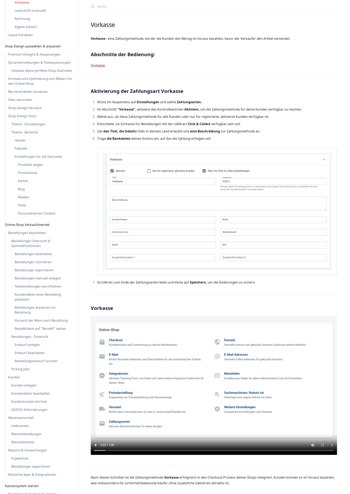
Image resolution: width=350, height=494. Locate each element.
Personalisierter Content (36, 213)
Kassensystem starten (22, 486)
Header (20, 140)
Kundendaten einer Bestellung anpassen (38, 297)
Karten (23, 181)
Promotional (27, 173)
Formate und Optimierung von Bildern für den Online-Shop (40, 81)
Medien (23, 197)
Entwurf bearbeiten (30, 353)
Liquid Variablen (20, 35)
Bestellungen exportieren (34, 270)
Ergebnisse (19, 458)
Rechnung (22, 18)
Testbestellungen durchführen (38, 286)
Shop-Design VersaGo (25, 108)
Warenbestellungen (26, 434)
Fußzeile (21, 148)
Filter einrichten (20, 100)
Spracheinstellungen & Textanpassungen (39, 62)
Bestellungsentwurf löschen (36, 361)
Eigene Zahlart (26, 27)
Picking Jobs (20, 369)
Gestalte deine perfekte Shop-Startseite (41, 70)
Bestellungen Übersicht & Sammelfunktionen (30, 243)
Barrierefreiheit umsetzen (28, 91)
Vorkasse (22, 2)
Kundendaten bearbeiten (30, 393)
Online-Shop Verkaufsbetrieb (27, 224)
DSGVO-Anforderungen (29, 409)
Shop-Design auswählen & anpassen (33, 46)
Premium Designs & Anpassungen (34, 54)
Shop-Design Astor (22, 116)
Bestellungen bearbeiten (27, 233)
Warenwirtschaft (21, 418)
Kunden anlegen (23, 385)
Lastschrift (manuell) (30, 10)
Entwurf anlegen (27, 345)
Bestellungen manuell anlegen (38, 278)
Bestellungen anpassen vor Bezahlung (35, 310)
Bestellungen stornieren (33, 262)
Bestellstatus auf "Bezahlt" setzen (40, 328)
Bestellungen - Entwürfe (29, 336)
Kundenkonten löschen (29, 401)
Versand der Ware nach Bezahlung (41, 320)
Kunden (14, 377)
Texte (22, 205)
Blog (21, 189)
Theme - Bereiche (24, 132)
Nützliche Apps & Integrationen (32, 474)
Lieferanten (20, 426)
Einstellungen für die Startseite (38, 156)
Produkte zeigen (30, 164)
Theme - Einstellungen (28, 124)
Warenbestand (22, 442)
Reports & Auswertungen (27, 450)
